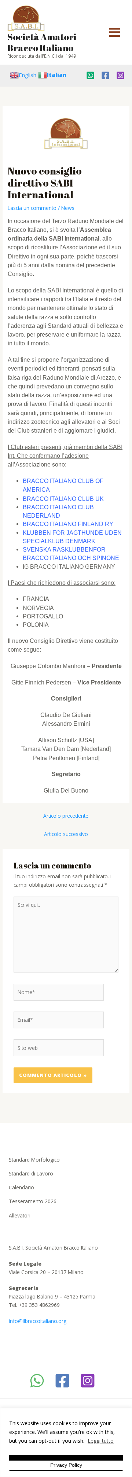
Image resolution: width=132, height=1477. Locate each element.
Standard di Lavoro (31, 1173)
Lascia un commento (32, 207)
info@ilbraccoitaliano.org (37, 1320)
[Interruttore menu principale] (114, 32)
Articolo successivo (66, 833)
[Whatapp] (90, 75)
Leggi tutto (101, 1440)
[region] (66, 1442)
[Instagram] (120, 75)
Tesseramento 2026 (32, 1201)
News (67, 207)
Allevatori (19, 1215)
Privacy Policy (66, 1465)
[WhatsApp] (37, 1380)
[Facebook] (105, 75)
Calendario (21, 1187)
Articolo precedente (65, 815)
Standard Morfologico (34, 1159)
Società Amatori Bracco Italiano (41, 42)
